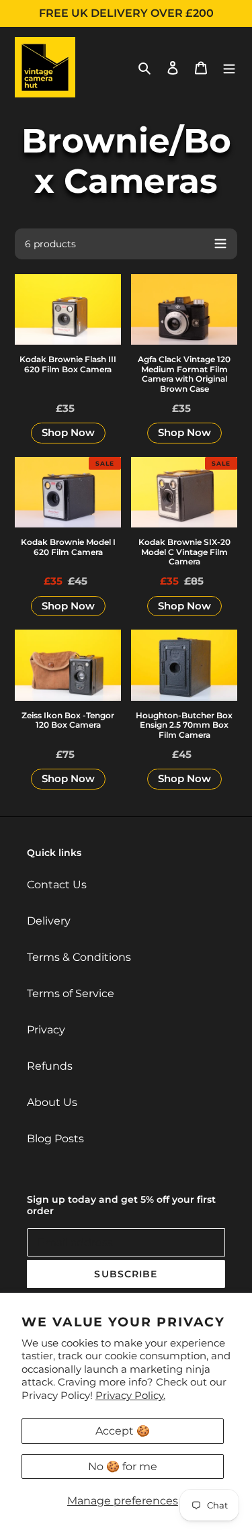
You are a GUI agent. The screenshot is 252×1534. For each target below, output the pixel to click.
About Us (52, 1102)
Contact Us (57, 884)
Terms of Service (70, 993)
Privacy (46, 1029)
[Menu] (229, 67)
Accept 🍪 (122, 1430)
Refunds (50, 1066)
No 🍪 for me (122, 1466)
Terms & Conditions (79, 957)
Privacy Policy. (130, 1395)
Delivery (49, 920)
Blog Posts (55, 1138)
